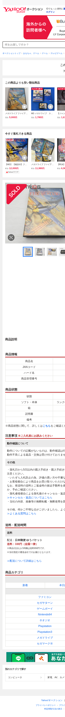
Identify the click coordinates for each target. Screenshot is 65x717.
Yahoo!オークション (51, 700)
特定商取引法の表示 (53, 709)
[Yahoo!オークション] (23, 8)
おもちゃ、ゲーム (31, 53)
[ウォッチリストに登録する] (24, 106)
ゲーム (45, 53)
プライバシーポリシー (46, 705)
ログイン (50, 12)
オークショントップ (11, 53)
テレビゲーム (56, 53)
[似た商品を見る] (11, 237)
